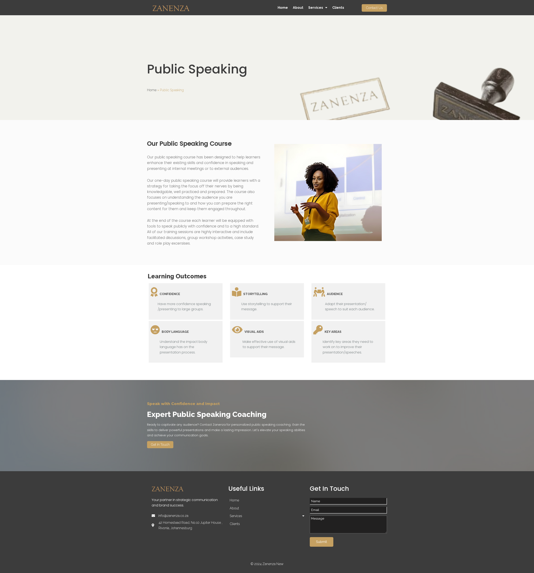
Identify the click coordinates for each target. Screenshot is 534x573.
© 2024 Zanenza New (267, 564)
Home (151, 90)
